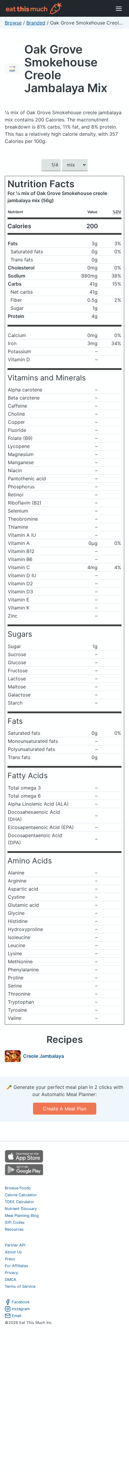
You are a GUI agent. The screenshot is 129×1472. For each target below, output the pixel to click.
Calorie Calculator (21, 1195)
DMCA (10, 1279)
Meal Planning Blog (22, 1215)
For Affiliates (16, 1266)
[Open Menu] (118, 8)
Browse (13, 23)
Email (16, 1315)
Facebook (21, 1302)
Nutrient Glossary (21, 1208)
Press (10, 1259)
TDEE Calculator (19, 1202)
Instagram (21, 1309)
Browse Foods (18, 1188)
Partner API (15, 1245)
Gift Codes (15, 1222)
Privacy (11, 1272)
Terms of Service (20, 1286)
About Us (13, 1252)
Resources (14, 1229)
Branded (35, 23)
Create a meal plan (64, 1109)
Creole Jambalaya (43, 1056)
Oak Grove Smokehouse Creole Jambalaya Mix (65, 68)
